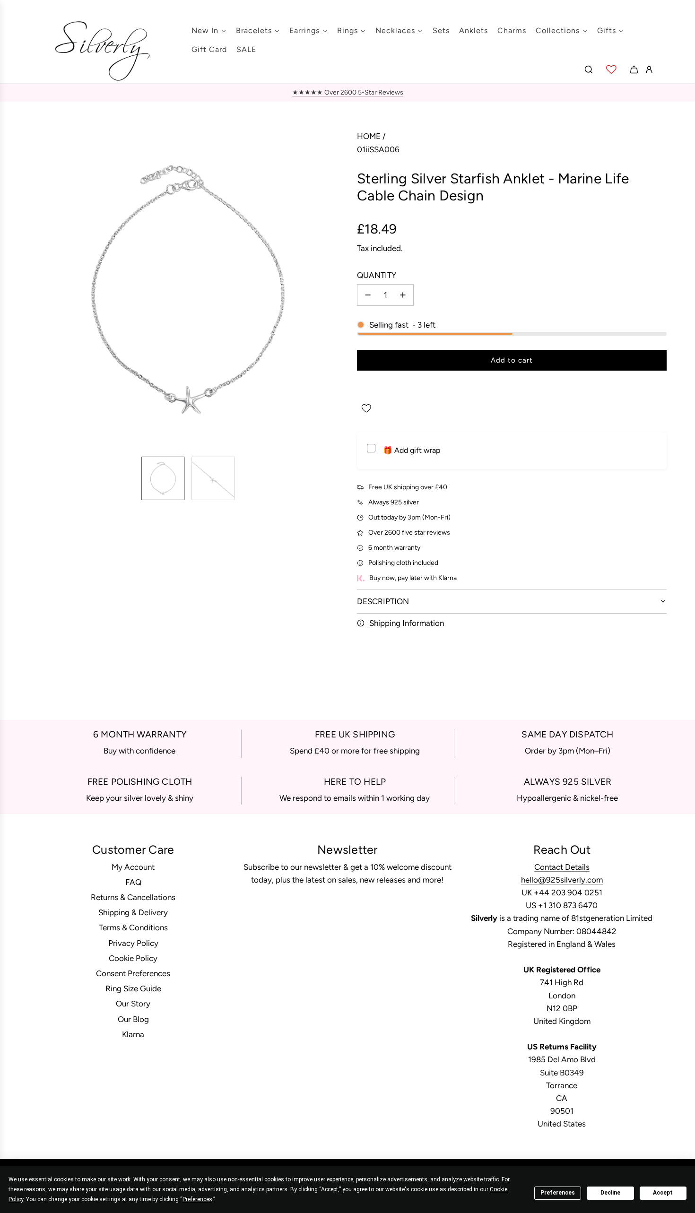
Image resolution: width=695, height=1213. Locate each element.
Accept (663, 1192)
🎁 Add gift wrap (411, 450)
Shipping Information (406, 623)
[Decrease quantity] (367, 295)
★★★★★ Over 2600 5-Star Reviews (347, 92)
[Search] (588, 69)
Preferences (557, 1192)
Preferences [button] (197, 1199)
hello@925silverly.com (562, 879)
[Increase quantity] (402, 295)
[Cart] (634, 69)
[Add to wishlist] (366, 408)
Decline (610, 1192)
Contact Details (562, 867)
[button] (35, 289)
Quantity (376, 275)
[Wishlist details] (611, 69)
